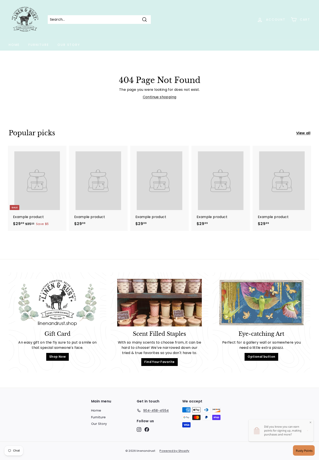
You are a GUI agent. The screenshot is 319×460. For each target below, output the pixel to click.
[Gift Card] (57, 302)
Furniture (38, 45)
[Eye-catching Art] (261, 302)
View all (303, 133)
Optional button (261, 356)
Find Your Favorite (159, 362)
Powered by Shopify (174, 451)
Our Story (69, 45)
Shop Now (57, 356)
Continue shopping (159, 96)
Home (14, 45)
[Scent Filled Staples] (159, 302)
